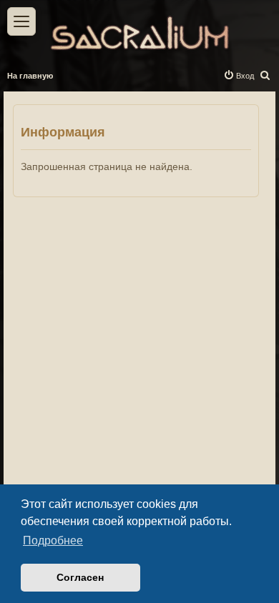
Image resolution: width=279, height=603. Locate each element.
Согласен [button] (80, 577)
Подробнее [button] (53, 540)
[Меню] (21, 21)
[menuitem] (265, 75)
